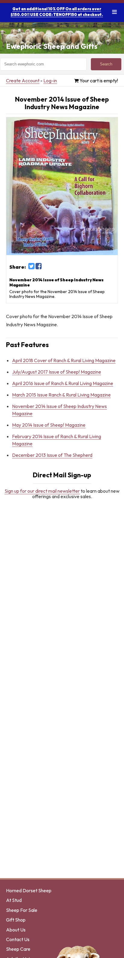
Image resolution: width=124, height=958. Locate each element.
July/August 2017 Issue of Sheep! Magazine (56, 372)
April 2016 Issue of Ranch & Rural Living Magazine (62, 383)
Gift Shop (16, 920)
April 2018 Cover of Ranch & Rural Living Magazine (64, 360)
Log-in (50, 80)
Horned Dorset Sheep (28, 890)
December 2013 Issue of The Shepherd (52, 455)
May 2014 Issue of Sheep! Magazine (48, 425)
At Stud (14, 900)
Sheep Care (18, 949)
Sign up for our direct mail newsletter (42, 491)
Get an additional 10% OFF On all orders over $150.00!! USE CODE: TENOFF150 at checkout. (57, 11)
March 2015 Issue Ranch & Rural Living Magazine (61, 395)
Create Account (22, 80)
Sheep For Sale (21, 910)
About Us (16, 930)
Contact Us (17, 939)
